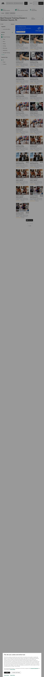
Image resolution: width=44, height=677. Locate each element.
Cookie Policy (12, 675)
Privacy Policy (12, 669)
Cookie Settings (16, 672)
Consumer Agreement (34, 668)
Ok (7, 672)
